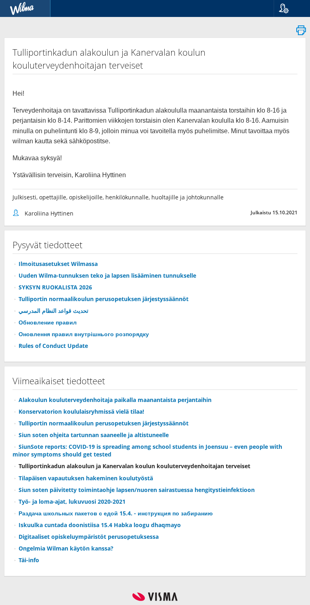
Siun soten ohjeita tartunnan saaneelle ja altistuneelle (94, 435)
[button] (289, 8)
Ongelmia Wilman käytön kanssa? (66, 548)
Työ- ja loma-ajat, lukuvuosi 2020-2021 (72, 501)
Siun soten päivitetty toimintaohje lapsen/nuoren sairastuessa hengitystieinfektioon (137, 490)
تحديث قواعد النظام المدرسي (53, 310)
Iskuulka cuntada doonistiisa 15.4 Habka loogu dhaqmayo (100, 525)
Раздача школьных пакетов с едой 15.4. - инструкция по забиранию (116, 513)
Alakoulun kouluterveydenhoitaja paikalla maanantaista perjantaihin (115, 400)
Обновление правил (48, 322)
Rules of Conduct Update (53, 346)
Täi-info (29, 560)
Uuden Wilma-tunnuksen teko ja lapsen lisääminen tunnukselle (107, 275)
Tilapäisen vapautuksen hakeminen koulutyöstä (86, 478)
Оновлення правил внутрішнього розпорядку (84, 334)
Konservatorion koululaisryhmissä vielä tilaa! (81, 411)
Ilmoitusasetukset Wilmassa (58, 264)
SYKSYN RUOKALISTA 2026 (55, 287)
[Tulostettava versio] (301, 32)
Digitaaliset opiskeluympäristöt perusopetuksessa (89, 536)
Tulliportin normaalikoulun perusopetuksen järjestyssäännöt (104, 299)
